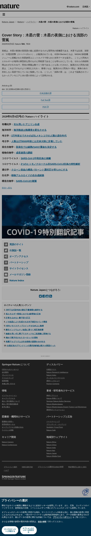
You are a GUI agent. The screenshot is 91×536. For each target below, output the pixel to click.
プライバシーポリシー (62, 517)
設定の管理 (42, 522)
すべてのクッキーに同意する (10, 530)
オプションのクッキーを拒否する (28, 530)
